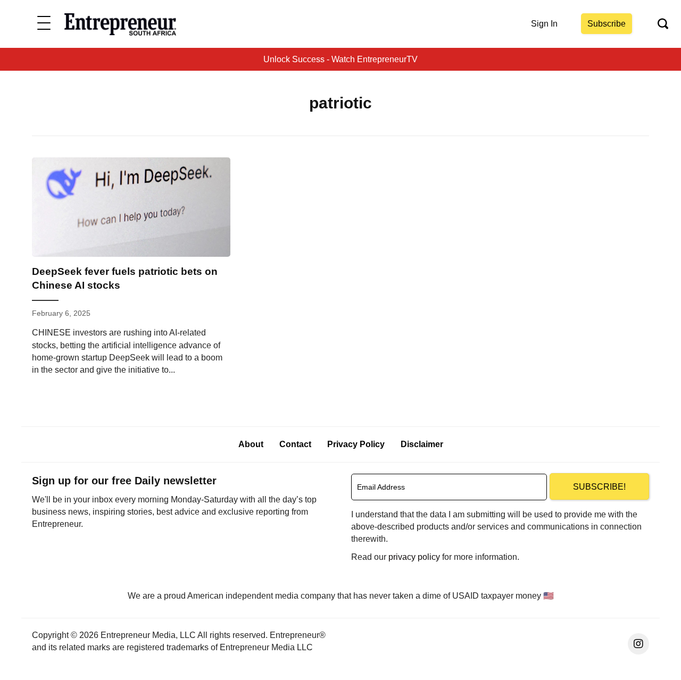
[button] (44, 24)
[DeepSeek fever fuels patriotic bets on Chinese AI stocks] (131, 270)
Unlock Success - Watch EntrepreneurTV (340, 59)
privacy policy (414, 556)
